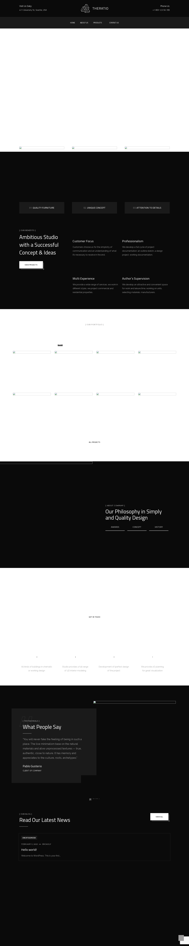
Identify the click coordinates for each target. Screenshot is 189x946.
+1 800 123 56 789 (161, 9)
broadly (46, 844)
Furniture (109, 344)
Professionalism (132, 241)
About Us (84, 22)
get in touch (94, 617)
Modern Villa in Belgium (31, 409)
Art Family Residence (115, 367)
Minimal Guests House (73, 367)
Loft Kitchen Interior (157, 409)
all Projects (94, 442)
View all (159, 816)
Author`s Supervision (135, 278)
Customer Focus (83, 241)
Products (97, 22)
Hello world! (29, 849)
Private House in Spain (157, 367)
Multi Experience (83, 278)
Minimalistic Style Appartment (73, 409)
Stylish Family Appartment (32, 367)
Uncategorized (29, 837)
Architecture (76, 344)
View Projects (31, 264)
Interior (126, 344)
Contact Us (114, 22)
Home (72, 22)
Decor (93, 344)
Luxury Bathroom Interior (115, 409)
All (60, 344)
